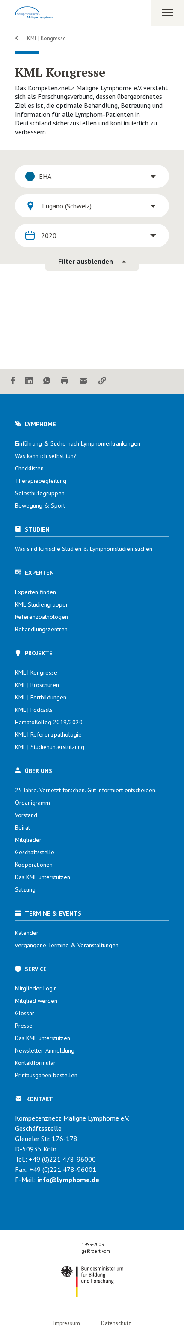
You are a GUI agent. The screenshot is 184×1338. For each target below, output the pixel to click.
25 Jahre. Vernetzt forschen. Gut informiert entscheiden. (86, 790)
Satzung (25, 889)
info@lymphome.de (68, 1179)
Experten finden (35, 592)
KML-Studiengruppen (42, 604)
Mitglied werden (36, 1001)
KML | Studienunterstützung (49, 747)
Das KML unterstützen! (43, 877)
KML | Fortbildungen (40, 697)
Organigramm (32, 802)
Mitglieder (28, 840)
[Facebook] (13, 381)
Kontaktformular (35, 1063)
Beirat (22, 827)
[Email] (83, 381)
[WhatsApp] (46, 381)
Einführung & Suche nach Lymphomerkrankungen (77, 443)
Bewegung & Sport (40, 505)
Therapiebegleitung (40, 481)
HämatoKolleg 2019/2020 (49, 722)
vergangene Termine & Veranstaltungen (67, 945)
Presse (24, 1025)
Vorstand (26, 815)
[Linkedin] (29, 381)
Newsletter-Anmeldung (44, 1050)
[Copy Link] (102, 381)
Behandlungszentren (41, 629)
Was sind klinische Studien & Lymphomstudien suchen (83, 549)
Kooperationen (34, 864)
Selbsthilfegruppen (40, 493)
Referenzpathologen (41, 617)
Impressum (66, 1323)
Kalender (27, 933)
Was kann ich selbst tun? (46, 456)
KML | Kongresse (46, 38)
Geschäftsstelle (34, 852)
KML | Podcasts (34, 710)
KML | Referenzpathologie (48, 734)
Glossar (24, 1013)
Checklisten (29, 468)
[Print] (64, 381)
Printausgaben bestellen (46, 1075)
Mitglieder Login (36, 988)
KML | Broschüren (37, 685)
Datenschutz (116, 1323)
